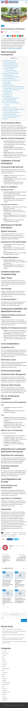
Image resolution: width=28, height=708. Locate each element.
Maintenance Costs (8, 94)
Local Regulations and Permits (9, 114)
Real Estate (4, 688)
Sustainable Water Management (10, 97)
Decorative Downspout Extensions (11, 112)
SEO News (4, 694)
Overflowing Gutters (8, 84)
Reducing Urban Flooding (9, 99)
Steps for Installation (8, 68)
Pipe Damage (6, 83)
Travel (3, 696)
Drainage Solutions (14, 534)
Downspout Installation (22, 532)
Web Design (4, 700)
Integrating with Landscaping (10, 110)
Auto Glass (4, 654)
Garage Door (5, 672)
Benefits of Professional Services (11, 89)
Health (3, 674)
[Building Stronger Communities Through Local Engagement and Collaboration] (20, 593)
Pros (7, 104)
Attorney (4, 651)
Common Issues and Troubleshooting (10, 80)
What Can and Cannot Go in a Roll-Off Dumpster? (12, 629)
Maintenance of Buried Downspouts (10, 73)
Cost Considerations (7, 91)
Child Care (4, 664)
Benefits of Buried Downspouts (10, 63)
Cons (7, 106)
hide (16, 58)
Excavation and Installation (11, 72)
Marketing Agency (6, 684)
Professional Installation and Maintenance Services (13, 86)
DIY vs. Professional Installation (9, 101)
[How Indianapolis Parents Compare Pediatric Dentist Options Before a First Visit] (7, 593)
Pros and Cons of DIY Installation (11, 102)
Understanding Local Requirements (11, 115)
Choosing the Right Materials (10, 67)
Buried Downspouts (7, 532)
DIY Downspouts (14, 532)
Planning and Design (10, 70)
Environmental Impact (7, 96)
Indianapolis (4, 678)
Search (2, 617)
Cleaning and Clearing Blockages (11, 76)
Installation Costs (7, 93)
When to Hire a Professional (10, 107)
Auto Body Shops (5, 653)
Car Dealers (4, 662)
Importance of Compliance (10, 117)
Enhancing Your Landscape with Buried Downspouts (13, 109)
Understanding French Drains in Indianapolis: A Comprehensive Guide (6, 559)
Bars (3, 656)
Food (3, 670)
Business (4, 660)
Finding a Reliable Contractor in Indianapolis (13, 88)
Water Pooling (7, 81)
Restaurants (4, 690)
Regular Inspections (8, 75)
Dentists (4, 666)
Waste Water (5, 698)
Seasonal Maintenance (8, 78)
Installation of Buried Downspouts (9, 65)
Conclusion (5, 118)
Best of (3, 658)
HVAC (3, 676)
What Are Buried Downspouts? (9, 60)
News (2, 25)
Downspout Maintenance (6, 534)
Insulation (4, 680)
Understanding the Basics (9, 62)
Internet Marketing (6, 682)
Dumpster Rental (5, 668)
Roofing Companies (6, 692)
